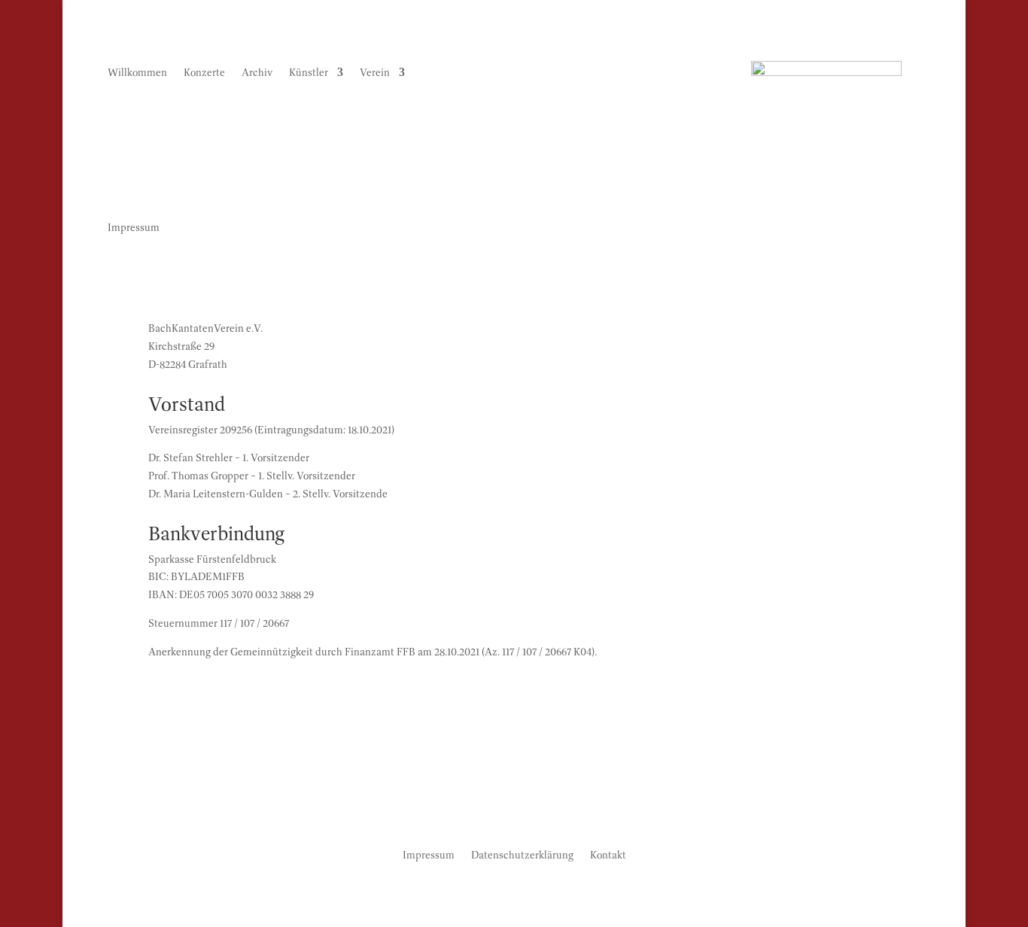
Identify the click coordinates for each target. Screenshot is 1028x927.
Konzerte (204, 73)
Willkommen (137, 73)
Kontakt (608, 854)
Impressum (429, 854)
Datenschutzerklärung (522, 854)
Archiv (257, 73)
